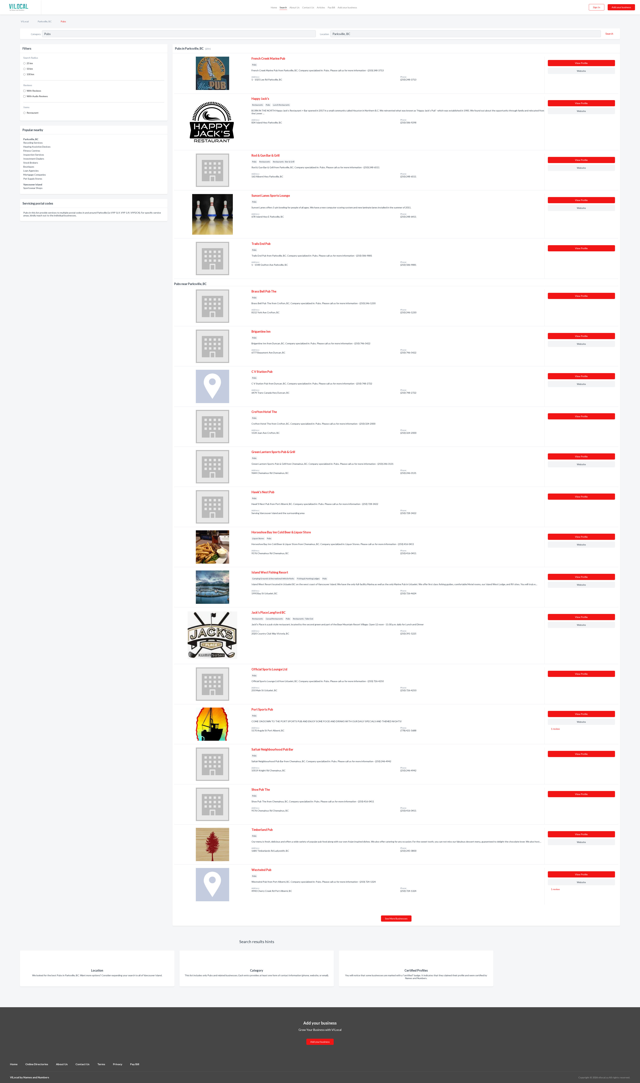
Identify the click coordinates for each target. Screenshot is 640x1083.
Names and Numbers (36, 1077)
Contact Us (308, 7)
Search (283, 7)
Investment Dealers (33, 158)
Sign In (596, 7)
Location (324, 34)
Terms (101, 1064)
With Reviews (34, 90)
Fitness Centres (31, 150)
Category (36, 34)
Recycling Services (33, 142)
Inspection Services (33, 154)
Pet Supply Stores (32, 178)
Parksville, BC (45, 21)
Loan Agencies (31, 170)
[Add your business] (320, 1037)
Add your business (347, 7)
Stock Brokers (30, 162)
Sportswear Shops (32, 188)
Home (274, 7)
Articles (321, 7)
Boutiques (28, 166)
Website (581, 70)
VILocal (25, 21)
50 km (30, 68)
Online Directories (36, 1064)
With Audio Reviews (37, 96)
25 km (30, 63)
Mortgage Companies (34, 174)
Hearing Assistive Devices (36, 146)
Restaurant (32, 112)
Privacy (117, 1064)
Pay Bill (331, 7)
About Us (295, 7)
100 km (30, 74)
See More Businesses (396, 918)
